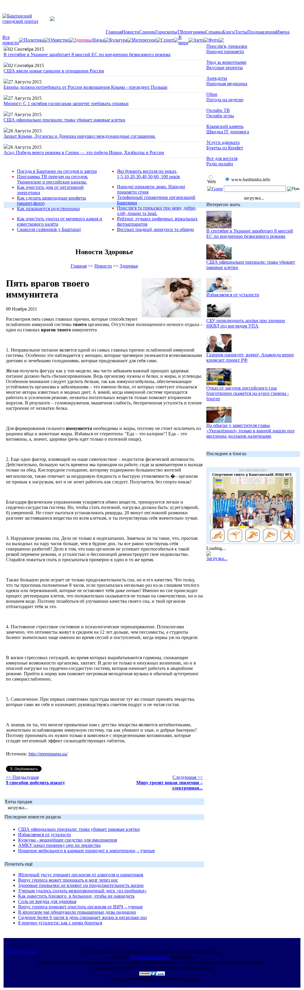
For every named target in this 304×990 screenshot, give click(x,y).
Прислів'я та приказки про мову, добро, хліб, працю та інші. (157, 210)
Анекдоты (216, 78)
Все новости (10, 40)
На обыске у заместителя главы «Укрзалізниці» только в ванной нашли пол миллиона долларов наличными (250, 431)
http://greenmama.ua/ (48, 753)
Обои (211, 94)
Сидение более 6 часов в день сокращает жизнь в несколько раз (82, 917)
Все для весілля (222, 158)
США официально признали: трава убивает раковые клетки (64, 119)
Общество (59, 39)
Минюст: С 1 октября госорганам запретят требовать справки (66, 103)
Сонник (147, 31)
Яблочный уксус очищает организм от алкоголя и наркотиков (80, 874)
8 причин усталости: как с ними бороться (60, 922)
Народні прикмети (225, 51)
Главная (114, 31)
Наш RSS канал (21, 951)
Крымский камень (224, 126)
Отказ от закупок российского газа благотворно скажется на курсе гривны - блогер (247, 393)
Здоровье (129, 265)
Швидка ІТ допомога (227, 131)
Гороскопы (166, 31)
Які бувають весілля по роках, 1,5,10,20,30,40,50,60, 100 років (148, 174)
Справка (214, 31)
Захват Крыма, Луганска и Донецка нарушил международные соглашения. (80, 136)
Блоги (229, 31)
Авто (198, 39)
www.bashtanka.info (149, 957)
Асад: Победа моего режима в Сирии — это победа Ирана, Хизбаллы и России (84, 152)
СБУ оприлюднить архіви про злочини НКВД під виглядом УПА (245, 323)
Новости (130, 31)
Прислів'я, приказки (226, 46)
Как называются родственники (48, 208)
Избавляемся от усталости (44, 834)
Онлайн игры (220, 115)
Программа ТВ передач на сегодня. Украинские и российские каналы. (52, 179)
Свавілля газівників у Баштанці (49, 229)
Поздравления (261, 31)
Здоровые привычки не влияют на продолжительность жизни (81, 885)
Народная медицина (226, 83)
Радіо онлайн (219, 163)
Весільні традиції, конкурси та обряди (155, 229)
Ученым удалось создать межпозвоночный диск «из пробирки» (82, 890)
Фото (213, 39)
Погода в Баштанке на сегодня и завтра (57, 171)
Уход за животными (226, 62)
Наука (98, 39)
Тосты (241, 31)
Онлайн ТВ (218, 110)
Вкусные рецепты (224, 67)
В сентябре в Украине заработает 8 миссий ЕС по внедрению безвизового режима (87, 54)
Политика (34, 39)
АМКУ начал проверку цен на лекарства (59, 845)
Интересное (144, 39)
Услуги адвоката (223, 142)
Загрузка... (216, 558)
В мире (183, 40)
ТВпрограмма (191, 31)
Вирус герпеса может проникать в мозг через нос (68, 880)
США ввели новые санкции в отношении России (54, 70)
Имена (282, 31)
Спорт (167, 39)
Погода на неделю (224, 99)
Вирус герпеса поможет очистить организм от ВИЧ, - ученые (80, 906)
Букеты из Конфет (224, 147)
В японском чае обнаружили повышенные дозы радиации (77, 912)
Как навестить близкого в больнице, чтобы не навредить (76, 896)
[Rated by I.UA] (152, 974)
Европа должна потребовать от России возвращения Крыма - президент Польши (85, 87)
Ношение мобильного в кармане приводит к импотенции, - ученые (86, 850)
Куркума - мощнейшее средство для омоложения (67, 839)
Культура (118, 39)
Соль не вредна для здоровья (47, 901)
